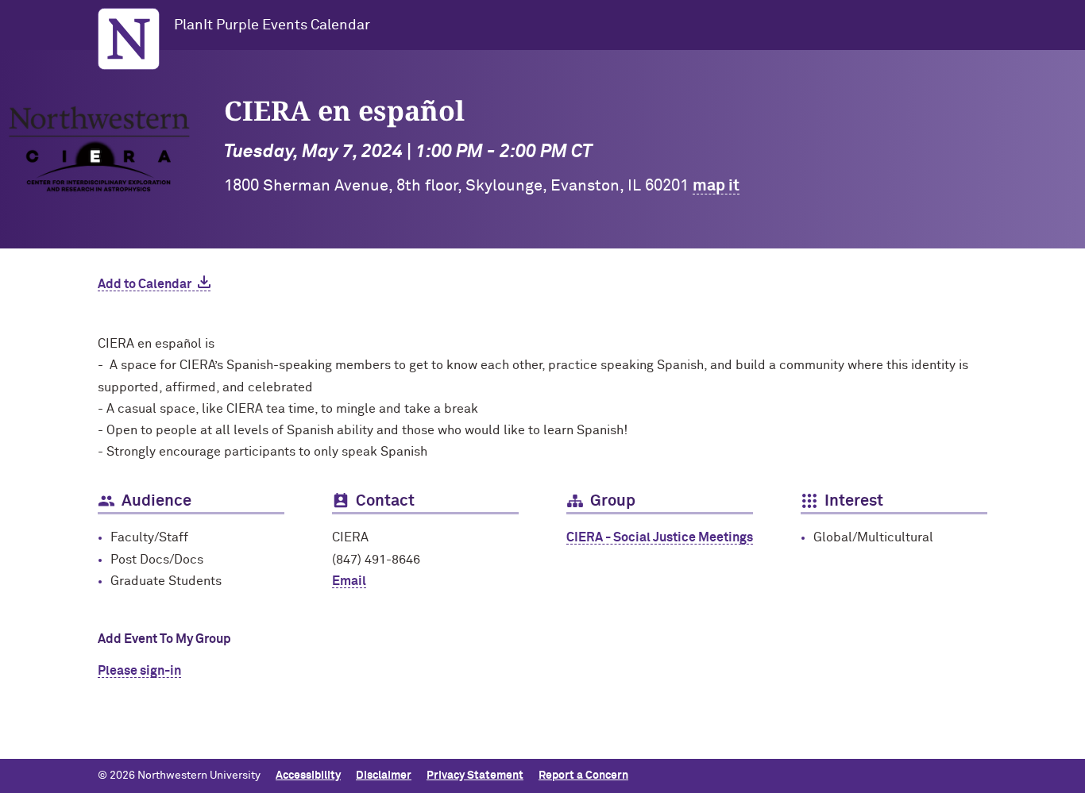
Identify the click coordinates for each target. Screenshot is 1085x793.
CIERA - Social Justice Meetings (659, 537)
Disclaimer (383, 775)
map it (716, 186)
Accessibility (308, 775)
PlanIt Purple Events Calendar (272, 25)
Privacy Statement (475, 775)
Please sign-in (139, 670)
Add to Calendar (144, 284)
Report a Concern (583, 775)
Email (349, 581)
